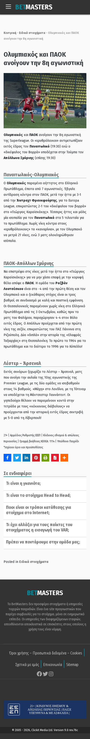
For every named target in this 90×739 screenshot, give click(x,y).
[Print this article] (45, 458)
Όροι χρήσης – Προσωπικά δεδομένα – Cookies (45, 653)
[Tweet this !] (17, 458)
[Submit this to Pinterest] (36, 458)
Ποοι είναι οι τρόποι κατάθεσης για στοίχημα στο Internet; (38, 510)
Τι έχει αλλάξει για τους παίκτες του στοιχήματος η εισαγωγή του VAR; (39, 527)
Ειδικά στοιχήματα (32, 33)
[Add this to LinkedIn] (26, 458)
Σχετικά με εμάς (27, 664)
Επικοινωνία (52, 664)
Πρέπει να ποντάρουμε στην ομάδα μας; (43, 542)
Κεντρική (10, 33)
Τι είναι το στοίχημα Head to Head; (38, 495)
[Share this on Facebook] (7, 458)
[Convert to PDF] (55, 458)
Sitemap (72, 664)
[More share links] (64, 458)
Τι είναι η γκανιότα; (23, 483)
